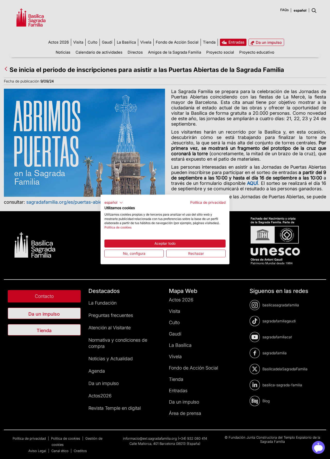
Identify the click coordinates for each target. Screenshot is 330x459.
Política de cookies (117, 227)
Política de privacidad (208, 202)
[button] (113, 203)
